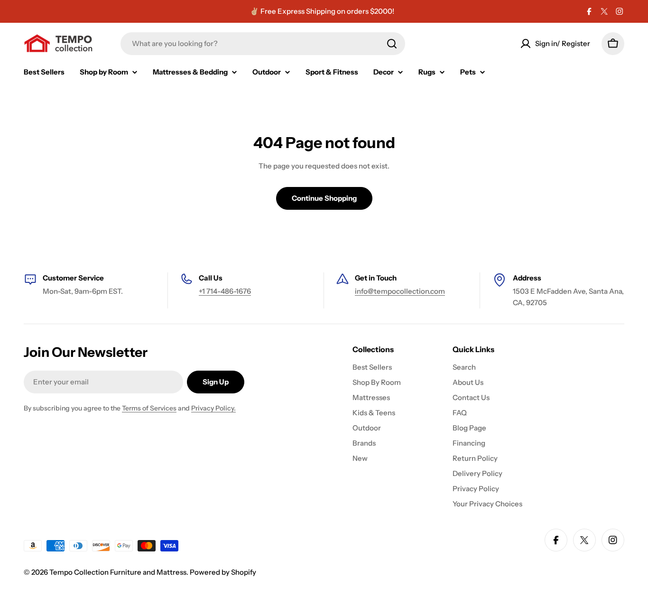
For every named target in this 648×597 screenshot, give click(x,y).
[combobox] (262, 43)
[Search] (392, 43)
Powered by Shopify (223, 572)
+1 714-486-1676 (225, 291)
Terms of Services (149, 408)
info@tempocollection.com (400, 291)
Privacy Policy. (213, 408)
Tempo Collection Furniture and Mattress (117, 572)
